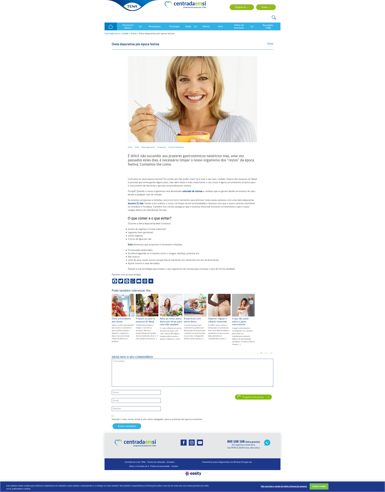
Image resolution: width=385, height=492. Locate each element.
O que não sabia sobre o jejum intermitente (240, 321)
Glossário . (171, 462)
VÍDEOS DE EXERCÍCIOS (239, 26)
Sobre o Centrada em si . (139, 466)
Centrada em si (112, 33)
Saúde (125, 33)
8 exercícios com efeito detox (192, 320)
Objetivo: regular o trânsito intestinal (217, 320)
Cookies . (175, 466)
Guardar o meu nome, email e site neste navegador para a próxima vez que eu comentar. (157, 419)
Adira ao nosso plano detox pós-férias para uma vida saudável (171, 321)
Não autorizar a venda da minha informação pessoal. (284, 486)
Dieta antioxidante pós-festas (121, 320)
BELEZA (206, 26)
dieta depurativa (148, 147)
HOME (110, 26)
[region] (192, 486)
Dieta (133, 33)
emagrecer (161, 147)
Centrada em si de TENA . (135, 462)
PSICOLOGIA (174, 26)
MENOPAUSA (154, 26)
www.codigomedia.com (223, 462)
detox (130, 147)
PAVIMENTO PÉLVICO (128, 26)
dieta (137, 147)
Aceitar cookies (319, 486)
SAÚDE (188, 26)
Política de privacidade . (160, 466)
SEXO (220, 26)
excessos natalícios (176, 147)
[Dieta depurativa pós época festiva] (192, 99)
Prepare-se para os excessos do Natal (145, 320)
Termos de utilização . (156, 462)
